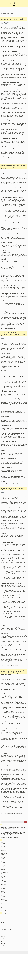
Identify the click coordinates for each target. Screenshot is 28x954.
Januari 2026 (3, 850)
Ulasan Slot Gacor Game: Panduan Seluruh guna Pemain (12, 489)
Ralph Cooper (4, 23)
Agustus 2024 (3, 873)
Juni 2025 (3, 860)
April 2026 (3, 846)
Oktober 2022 (3, 903)
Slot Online (7, 328)
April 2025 (3, 862)
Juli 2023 (2, 891)
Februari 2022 (3, 910)
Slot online (3, 943)
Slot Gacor (6, 159)
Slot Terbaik (7, 665)
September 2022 (4, 904)
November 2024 (4, 869)
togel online (3, 917)
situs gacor (3, 920)
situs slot (2, 649)
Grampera (14, 2)
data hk (2, 922)
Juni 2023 (3, 892)
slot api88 (17, 726)
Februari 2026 (3, 849)
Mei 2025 (2, 861)
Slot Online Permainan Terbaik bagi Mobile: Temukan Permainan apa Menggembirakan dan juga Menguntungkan (12, 672)
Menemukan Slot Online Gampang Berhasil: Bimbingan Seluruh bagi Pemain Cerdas (12, 19)
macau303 (3, 931)
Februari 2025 (3, 865)
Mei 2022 (3, 906)
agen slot (2, 941)
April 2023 (3, 895)
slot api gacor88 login (14, 78)
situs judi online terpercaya (17, 813)
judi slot (13, 328)
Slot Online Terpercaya (9, 483)
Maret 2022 (3, 908)
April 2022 (3, 907)
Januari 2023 (3, 899)
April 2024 (3, 879)
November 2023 (4, 885)
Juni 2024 (3, 876)
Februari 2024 (3, 881)
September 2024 (4, 872)
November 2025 (4, 853)
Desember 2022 (4, 900)
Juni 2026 (3, 843)
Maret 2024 (3, 880)
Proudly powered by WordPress (7, 952)
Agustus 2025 (3, 857)
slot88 (2, 927)
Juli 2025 (2, 858)
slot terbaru (18, 483)
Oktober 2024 (3, 870)
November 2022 (4, 902)
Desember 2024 (4, 868)
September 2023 (4, 888)
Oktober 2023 (3, 887)
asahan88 (23, 445)
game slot (3, 936)
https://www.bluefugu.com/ (6, 929)
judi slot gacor (15, 665)
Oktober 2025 (3, 854)
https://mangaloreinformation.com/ (8, 945)
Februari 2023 (3, 898)
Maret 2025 (3, 864)
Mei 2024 (3, 877)
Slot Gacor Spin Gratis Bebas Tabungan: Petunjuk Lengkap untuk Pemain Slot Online (14, 334)
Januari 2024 (3, 883)
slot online (3, 938)
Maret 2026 (3, 847)
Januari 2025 (3, 866)
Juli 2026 (2, 842)
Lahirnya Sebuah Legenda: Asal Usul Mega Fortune (11, 834)
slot (1, 915)
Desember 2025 (4, 851)
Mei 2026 (2, 845)
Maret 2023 (3, 896)
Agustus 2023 (3, 889)
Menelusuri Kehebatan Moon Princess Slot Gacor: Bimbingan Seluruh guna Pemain (13, 167)
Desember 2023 (4, 884)
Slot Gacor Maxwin (4, 924)
